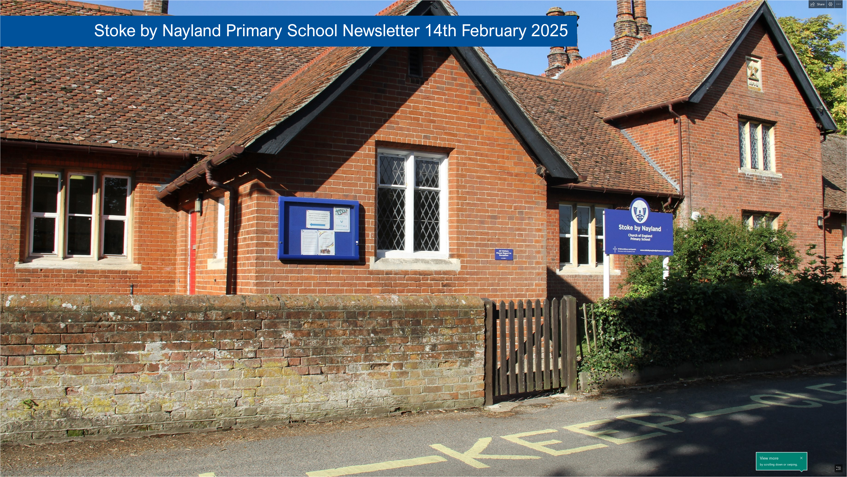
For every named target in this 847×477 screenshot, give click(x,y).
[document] (423, 238)
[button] (817, 4)
